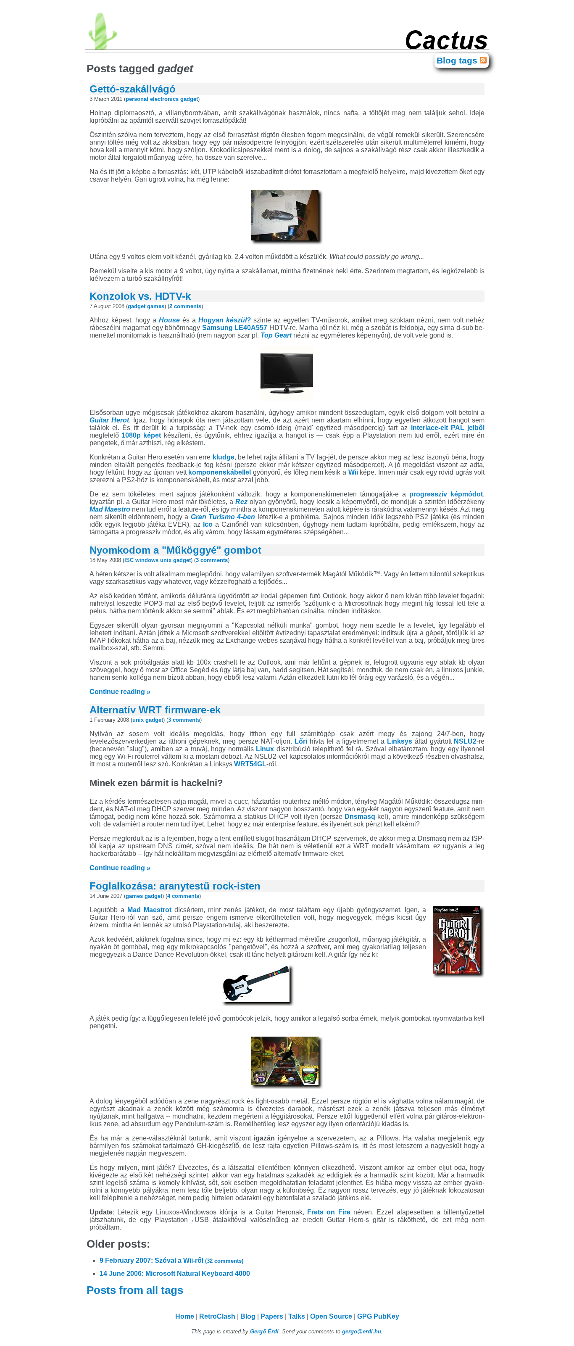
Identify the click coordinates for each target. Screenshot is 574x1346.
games (155, 306)
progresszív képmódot (446, 494)
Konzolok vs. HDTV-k (140, 296)
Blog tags (458, 60)
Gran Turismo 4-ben (223, 516)
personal (137, 99)
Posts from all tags (136, 1290)
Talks (296, 1316)
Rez (241, 501)
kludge (223, 457)
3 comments (212, 560)
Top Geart (276, 335)
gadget (189, 99)
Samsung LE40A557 (235, 327)
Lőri (301, 741)
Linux (265, 748)
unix (165, 560)
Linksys (399, 741)
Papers (272, 1316)
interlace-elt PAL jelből (448, 427)
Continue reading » (120, 691)
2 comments (185, 306)
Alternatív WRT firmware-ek (155, 709)
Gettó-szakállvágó (133, 89)
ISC (129, 560)
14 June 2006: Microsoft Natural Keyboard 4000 (175, 1273)
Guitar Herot (109, 420)
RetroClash (217, 1316)
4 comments (183, 896)
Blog (247, 1316)
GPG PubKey (378, 1316)
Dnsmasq (360, 816)
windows (146, 560)
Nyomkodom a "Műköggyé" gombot (175, 550)
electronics (164, 99)
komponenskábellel (219, 472)
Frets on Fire (328, 1212)
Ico (208, 524)
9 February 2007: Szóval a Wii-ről (171, 1260)
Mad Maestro (110, 509)
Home (184, 1316)
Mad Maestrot (149, 909)
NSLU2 (465, 741)
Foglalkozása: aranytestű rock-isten (175, 886)
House (169, 320)
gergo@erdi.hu (361, 1331)
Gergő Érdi (264, 1331)
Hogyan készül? (224, 320)
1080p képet (141, 435)
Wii (353, 472)
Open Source (331, 1316)
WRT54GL (250, 764)
